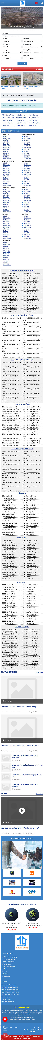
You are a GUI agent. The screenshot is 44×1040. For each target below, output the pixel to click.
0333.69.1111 (19, 1017)
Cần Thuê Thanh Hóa (9, 552)
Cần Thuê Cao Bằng (8, 556)
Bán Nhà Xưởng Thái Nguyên (11, 434)
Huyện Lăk (5, 125)
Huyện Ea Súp (33, 115)
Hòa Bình (6, 153)
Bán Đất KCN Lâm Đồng (30, 305)
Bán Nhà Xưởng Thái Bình (31, 432)
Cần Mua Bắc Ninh (29, 509)
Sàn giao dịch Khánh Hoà (10, 661)
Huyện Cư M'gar (7, 120)
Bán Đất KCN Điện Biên (30, 289)
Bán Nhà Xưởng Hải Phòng (31, 409)
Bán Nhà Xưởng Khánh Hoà (11, 441)
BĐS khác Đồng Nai (29, 589)
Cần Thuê (4, 971)
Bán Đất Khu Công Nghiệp (9, 957)
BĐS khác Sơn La (8, 610)
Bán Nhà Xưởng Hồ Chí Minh (32, 407)
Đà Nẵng (5, 140)
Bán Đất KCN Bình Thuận (31, 307)
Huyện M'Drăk (33, 120)
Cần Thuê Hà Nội (7, 540)
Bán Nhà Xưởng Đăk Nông (10, 445)
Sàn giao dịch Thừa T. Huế (31, 659)
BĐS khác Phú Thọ (29, 607)
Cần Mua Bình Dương (9, 500)
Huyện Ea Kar (20, 120)
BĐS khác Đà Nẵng (8, 587)
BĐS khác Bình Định (8, 619)
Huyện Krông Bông (34, 123)
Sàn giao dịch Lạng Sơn (10, 650)
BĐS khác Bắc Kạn (8, 598)
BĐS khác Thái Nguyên (9, 612)
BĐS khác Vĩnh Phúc (8, 594)
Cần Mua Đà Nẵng (8, 498)
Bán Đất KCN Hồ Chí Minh (31, 273)
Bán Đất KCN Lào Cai (30, 294)
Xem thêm (39, 69)
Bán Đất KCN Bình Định (9, 307)
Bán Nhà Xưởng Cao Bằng (10, 423)
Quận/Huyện (27, 44)
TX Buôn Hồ (32, 125)
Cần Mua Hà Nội (7, 496)
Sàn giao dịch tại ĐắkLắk (26, 95)
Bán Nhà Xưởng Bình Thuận (32, 443)
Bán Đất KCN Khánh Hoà (10, 305)
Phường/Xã (26, 50)
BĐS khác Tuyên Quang (30, 612)
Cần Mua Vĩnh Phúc (8, 505)
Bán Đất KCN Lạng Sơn (9, 294)
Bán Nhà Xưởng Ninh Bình (31, 416)
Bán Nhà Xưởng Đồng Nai (31, 411)
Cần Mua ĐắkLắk (28, 532)
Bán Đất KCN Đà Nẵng (9, 276)
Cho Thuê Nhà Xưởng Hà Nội (11, 318)
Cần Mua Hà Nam (8, 503)
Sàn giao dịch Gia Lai (9, 668)
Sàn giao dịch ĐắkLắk (30, 665)
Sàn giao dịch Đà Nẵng (9, 632)
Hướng (4, 50)
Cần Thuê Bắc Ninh (29, 554)
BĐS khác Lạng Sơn (8, 605)
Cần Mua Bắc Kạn (8, 509)
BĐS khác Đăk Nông (8, 621)
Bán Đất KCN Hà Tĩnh (30, 312)
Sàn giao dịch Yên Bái (9, 659)
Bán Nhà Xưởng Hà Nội (9, 407)
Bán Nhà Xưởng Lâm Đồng (31, 441)
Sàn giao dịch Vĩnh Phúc (10, 638)
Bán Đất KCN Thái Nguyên (10, 300)
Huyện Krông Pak (7, 123)
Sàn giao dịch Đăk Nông (10, 665)
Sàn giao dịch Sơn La (9, 654)
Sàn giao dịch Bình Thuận (31, 663)
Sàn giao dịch (11, 95)
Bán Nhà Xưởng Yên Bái (10, 438)
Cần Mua (4, 969)
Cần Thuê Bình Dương (9, 545)
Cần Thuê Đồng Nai (29, 545)
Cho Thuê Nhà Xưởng (8, 959)
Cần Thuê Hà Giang (8, 558)
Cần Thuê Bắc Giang (29, 552)
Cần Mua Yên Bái (7, 525)
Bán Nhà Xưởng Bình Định (10, 443)
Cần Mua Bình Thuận (29, 530)
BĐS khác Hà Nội (7, 585)
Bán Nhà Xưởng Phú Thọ (31, 429)
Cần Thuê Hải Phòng (29, 543)
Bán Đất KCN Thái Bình (30, 298)
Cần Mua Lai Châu (29, 514)
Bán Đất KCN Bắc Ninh (30, 287)
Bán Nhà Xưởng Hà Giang (10, 425)
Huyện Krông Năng (8, 117)
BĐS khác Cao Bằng (8, 601)
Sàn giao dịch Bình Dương (10, 634)
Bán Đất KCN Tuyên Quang (31, 300)
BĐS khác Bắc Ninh (29, 598)
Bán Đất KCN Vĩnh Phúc (10, 282)
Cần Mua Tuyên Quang (30, 523)
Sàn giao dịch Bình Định (10, 663)
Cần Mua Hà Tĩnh (28, 534)
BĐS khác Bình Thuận (30, 619)
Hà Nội (5, 136)
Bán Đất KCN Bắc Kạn (9, 287)
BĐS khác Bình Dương (9, 589)
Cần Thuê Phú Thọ (29, 563)
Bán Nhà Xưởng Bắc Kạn (10, 420)
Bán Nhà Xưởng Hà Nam (10, 414)
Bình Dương (6, 147)
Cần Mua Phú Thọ (28, 518)
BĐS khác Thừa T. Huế (30, 614)
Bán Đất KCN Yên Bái (9, 303)
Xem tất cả (39, 672)
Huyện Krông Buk (21, 117)
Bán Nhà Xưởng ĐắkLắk (30, 445)
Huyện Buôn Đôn (34, 117)
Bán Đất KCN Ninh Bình (30, 282)
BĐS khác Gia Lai (7, 623)
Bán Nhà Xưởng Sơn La (10, 432)
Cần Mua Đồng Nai (29, 500)
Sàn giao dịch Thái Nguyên (11, 656)
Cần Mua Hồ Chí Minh (30, 496)
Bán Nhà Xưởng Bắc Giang (31, 418)
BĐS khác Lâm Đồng (29, 616)
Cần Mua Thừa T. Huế (30, 525)
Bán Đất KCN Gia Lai (9, 312)
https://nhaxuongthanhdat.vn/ (10, 992)
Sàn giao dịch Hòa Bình (30, 636)
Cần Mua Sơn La (7, 521)
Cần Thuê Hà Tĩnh (29, 579)
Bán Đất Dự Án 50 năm (8, 966)
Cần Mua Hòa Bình (29, 503)
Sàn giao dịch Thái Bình (30, 654)
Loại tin (4, 38)
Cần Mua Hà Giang (8, 514)
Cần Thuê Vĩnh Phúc (9, 549)
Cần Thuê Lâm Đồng (29, 572)
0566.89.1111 (32, 925)
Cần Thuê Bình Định (8, 574)
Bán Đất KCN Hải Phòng (30, 276)
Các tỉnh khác (7, 158)
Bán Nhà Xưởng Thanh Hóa (11, 418)
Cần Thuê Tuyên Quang (30, 567)
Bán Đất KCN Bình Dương (10, 278)
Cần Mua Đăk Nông (8, 532)
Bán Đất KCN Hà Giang (9, 291)
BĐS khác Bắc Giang (29, 596)
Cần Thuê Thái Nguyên (9, 567)
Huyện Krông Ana (21, 123)
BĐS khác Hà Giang (8, 603)
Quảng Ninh (6, 145)
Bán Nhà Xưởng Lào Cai (30, 427)
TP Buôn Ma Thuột (8, 115)
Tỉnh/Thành (6, 44)
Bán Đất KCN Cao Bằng (9, 289)
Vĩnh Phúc (6, 155)
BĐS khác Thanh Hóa (9, 596)
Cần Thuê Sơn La (8, 565)
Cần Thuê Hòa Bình (29, 547)
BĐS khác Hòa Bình (29, 592)
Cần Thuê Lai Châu (29, 558)
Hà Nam (5, 151)
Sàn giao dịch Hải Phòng (30, 632)
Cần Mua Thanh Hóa (9, 507)
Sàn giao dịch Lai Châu (30, 647)
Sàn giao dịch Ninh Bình (30, 638)
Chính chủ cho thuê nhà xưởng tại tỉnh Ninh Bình (25, 756)
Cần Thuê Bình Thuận (30, 574)
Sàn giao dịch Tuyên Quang (32, 656)
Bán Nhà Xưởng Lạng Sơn (10, 427)
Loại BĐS (26, 38)
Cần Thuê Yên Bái (8, 570)
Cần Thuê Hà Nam (8, 547)
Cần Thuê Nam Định (8, 563)
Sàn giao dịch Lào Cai (30, 650)
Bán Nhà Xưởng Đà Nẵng (10, 409)
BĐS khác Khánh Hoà (9, 616)
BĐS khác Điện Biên (29, 601)
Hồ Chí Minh (6, 138)
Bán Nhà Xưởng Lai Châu (31, 425)
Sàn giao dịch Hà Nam (9, 636)
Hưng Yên (6, 144)
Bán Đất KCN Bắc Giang (30, 285)
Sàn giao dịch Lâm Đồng (30, 661)
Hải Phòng (6, 142)
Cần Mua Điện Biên (29, 512)
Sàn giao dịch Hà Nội (9, 629)
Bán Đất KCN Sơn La (9, 298)
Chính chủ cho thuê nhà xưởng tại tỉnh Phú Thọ (27, 766)
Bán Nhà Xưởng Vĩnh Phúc (11, 416)
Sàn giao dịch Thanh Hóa (10, 641)
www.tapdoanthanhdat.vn (9, 985)
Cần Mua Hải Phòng (29, 498)
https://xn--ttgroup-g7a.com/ (10, 987)
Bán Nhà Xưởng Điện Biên (31, 423)
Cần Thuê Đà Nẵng (8, 543)
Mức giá (4, 55)
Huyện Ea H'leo (20, 115)
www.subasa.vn (6, 997)
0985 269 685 (11, 927)
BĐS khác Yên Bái (8, 614)
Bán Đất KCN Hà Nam (9, 280)
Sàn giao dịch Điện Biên (30, 645)
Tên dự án (5, 33)
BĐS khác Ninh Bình (29, 594)
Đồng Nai (6, 149)
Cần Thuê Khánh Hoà (9, 572)
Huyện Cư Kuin (20, 125)
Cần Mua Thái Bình (29, 521)
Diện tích (26, 55)
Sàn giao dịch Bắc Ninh (30, 643)
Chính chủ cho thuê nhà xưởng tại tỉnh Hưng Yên (20, 707)
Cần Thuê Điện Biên (29, 556)
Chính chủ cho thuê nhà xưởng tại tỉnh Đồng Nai (25, 785)
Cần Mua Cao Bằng (8, 512)
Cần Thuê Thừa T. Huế (30, 570)
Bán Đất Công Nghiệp (8, 961)
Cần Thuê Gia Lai (8, 579)
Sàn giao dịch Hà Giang (9, 647)
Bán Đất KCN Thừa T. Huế (31, 303)
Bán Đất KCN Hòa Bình (30, 280)
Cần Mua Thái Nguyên (9, 523)
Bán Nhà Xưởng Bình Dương (11, 411)
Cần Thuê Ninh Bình (29, 549)
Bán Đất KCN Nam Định (9, 296)
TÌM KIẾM (22, 63)
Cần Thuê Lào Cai (28, 561)
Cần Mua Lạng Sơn (8, 516)
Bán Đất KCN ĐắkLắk (29, 309)
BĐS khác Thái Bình (29, 610)
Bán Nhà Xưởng (6, 964)
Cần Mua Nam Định (8, 518)
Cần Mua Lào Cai (28, 516)
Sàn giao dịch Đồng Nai (30, 634)
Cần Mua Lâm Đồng (29, 527)
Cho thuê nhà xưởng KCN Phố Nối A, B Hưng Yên (20, 828)
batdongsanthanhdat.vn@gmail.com (24, 1019)
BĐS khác (5, 974)
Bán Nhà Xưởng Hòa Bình (31, 414)
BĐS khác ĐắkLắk (28, 621)
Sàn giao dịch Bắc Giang (30, 641)
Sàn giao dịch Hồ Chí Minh (31, 629)
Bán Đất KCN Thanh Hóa (10, 285)
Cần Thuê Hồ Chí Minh (30, 540)
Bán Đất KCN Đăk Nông (9, 309)
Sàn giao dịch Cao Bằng (10, 645)
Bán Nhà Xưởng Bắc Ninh (31, 420)
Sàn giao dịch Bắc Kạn (9, 643)
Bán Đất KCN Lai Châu (30, 291)
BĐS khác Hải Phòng (29, 587)
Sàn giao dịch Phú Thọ (30, 652)
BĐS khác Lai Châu (29, 603)
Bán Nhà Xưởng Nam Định (10, 429)
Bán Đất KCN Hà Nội (8, 273)
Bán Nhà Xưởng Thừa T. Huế (32, 438)
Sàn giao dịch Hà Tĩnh (30, 668)
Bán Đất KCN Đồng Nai (30, 278)
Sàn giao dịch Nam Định (10, 652)
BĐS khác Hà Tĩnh (28, 623)
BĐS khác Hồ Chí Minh (30, 585)
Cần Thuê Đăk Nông (8, 576)
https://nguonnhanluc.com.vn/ (10, 994)
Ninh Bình (6, 157)
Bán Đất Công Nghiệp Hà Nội (11, 362)
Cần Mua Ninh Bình (29, 505)
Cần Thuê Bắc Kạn (8, 554)
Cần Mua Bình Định (8, 530)
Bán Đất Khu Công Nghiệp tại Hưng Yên (9, 87)
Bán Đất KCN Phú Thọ (30, 296)
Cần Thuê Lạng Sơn (8, 561)
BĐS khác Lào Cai (28, 605)
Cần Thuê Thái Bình (29, 565)
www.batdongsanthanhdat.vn (10, 989)
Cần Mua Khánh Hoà (9, 527)
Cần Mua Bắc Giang (29, 507)
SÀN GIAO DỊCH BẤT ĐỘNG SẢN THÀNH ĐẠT (32, 87)
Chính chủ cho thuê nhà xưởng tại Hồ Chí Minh (26, 776)
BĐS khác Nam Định (8, 607)
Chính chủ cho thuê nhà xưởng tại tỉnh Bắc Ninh (20, 746)
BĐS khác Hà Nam (8, 592)
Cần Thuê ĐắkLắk (28, 576)
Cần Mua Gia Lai (7, 534)
